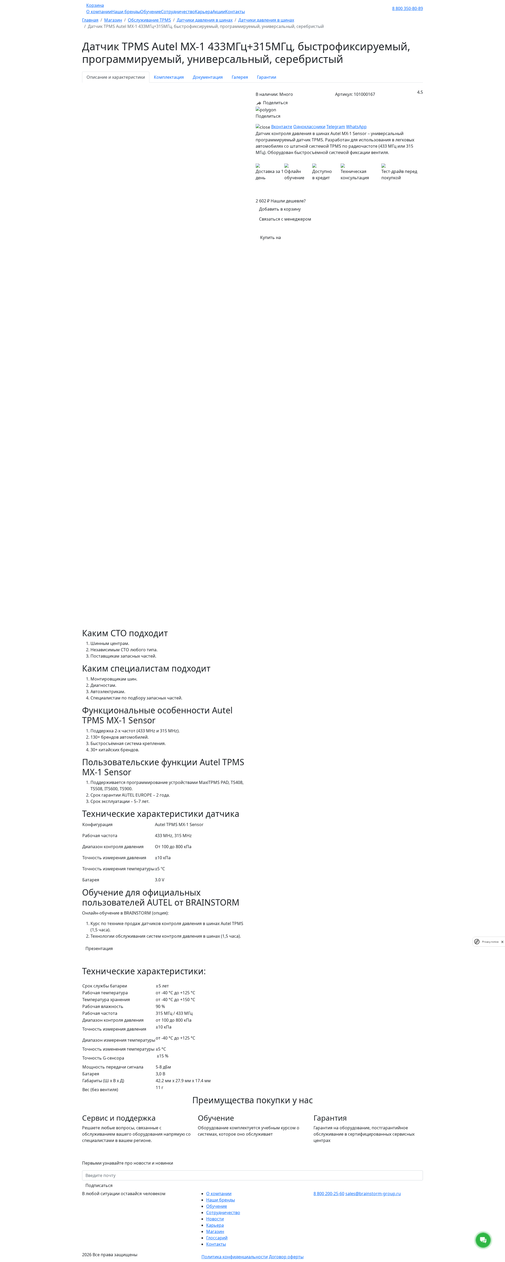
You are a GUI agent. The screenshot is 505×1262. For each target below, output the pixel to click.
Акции (219, 11)
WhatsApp (356, 127)
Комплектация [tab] (169, 77)
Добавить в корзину (280, 209)
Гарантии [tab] (266, 77)
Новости (215, 1219)
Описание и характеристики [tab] (116, 77)
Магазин (113, 20)
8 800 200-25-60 (329, 1193)
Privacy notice (490, 941)
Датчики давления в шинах (205, 20)
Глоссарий (217, 1238)
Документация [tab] (208, 77)
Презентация (99, 948)
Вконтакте (281, 127)
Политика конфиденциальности (234, 1257)
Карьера (204, 11)
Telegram (335, 127)
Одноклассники (309, 127)
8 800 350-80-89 (407, 8)
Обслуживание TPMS (149, 20)
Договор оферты (286, 1257)
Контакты (235, 11)
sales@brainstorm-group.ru (373, 1193)
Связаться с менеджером (285, 219)
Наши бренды (126, 11)
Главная (90, 20)
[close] (502, 941)
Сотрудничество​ (223, 1212)
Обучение (150, 11)
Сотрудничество (178, 11)
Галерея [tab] (240, 77)
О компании (99, 11)
